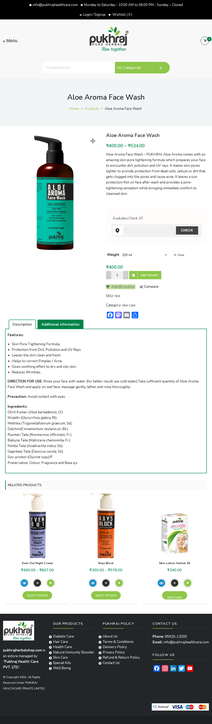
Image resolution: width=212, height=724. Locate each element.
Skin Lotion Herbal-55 (174, 563)
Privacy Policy (114, 652)
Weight (113, 254)
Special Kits (62, 662)
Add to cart (149, 275)
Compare (151, 286)
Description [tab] (22, 324)
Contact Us (111, 662)
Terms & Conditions (118, 641)
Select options (37, 595)
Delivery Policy (115, 647)
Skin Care (129, 305)
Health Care (62, 647)
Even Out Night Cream (37, 563)
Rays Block (106, 563)
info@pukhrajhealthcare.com (55, 4)
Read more (174, 597)
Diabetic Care (63, 636)
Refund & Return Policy (121, 657)
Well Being (62, 668)
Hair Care (60, 641)
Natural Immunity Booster (73, 652)
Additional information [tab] (60, 324)
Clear (180, 255)
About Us (110, 636)
